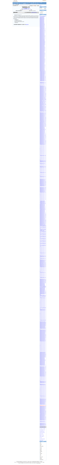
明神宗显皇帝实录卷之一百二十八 (43, 90)
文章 (37, 2)
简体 (32, 3)
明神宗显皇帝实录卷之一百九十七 (43, 125)
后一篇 (17, 5)
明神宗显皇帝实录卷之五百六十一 (43, 403)
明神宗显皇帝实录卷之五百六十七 (43, 407)
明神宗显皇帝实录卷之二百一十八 (43, 137)
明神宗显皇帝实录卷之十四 (42, 24)
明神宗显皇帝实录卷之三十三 (42, 35)
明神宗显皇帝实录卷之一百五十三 (43, 104)
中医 (21, 3)
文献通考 (41, 450)
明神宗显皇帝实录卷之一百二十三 (43, 87)
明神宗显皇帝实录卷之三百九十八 (43, 282)
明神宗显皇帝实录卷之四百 (42, 283)
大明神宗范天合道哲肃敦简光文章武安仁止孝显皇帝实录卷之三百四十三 (43, 226)
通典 (40, 452)
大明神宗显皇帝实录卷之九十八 (43, 73)
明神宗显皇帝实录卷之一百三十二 (43, 92)
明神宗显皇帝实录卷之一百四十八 (43, 101)
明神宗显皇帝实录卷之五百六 (42, 361)
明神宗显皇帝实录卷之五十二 (42, 46)
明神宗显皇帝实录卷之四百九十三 (43, 353)
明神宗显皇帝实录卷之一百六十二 (43, 109)
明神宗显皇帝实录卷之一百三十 (43, 91)
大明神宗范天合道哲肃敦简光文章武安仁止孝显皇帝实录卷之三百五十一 (43, 240)
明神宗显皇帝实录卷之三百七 (42, 210)
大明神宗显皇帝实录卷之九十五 (43, 71)
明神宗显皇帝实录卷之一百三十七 (43, 95)
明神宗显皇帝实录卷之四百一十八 (43, 295)
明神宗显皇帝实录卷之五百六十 (43, 402)
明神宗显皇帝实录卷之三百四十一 (43, 224)
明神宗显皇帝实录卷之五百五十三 (43, 398)
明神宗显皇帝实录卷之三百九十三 (43, 279)
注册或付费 (27, 24)
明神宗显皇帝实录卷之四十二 (42, 40)
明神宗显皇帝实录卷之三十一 (42, 34)
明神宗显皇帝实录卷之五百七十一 (43, 409)
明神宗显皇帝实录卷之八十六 (42, 66)
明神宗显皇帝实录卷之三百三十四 (43, 220)
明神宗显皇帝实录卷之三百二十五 (43, 215)
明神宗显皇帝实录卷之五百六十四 (43, 405)
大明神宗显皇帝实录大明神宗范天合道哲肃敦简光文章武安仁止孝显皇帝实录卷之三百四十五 (43, 230)
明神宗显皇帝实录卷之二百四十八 (43, 161)
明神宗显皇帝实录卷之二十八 (42, 32)
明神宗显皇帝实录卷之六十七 (42, 55)
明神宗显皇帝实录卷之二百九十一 (43, 191)
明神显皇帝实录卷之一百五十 (42, 102)
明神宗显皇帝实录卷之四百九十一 (43, 352)
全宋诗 (40, 442)
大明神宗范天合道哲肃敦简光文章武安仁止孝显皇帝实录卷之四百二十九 (43, 308)
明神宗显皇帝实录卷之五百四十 (43, 384)
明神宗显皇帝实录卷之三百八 (42, 205)
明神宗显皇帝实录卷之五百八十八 (43, 419)
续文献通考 (41, 451)
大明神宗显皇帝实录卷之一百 (42, 74)
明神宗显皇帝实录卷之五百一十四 (43, 366)
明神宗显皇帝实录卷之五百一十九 (43, 369)
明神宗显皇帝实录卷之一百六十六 (43, 112)
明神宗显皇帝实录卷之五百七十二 (43, 410)
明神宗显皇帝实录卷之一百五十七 (43, 106)
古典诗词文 (17, 2)
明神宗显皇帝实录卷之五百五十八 (43, 401)
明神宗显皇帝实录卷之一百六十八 (43, 113)
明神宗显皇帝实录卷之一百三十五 (43, 94)
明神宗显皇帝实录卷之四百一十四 (43, 292)
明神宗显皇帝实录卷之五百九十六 (43, 425)
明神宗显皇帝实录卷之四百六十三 (43, 334)
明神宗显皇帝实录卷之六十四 (42, 53)
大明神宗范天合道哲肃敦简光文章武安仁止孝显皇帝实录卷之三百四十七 (43, 233)
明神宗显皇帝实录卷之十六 (42, 25)
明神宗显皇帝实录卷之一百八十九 (43, 120)
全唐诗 (40, 445)
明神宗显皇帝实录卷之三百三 (42, 202)
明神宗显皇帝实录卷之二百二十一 (43, 139)
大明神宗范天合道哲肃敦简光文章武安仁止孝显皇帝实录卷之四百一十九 (43, 296)
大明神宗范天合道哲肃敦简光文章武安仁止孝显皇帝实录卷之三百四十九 (43, 237)
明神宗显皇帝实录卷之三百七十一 (43, 261)
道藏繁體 (17, 3)
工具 (38, 2)
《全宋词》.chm (41, 12)
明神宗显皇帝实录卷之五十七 (42, 49)
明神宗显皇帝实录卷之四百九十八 (43, 356)
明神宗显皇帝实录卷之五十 (42, 45)
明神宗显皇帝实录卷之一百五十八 (43, 107)
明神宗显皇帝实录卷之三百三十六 (43, 221)
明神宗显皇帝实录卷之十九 (42, 27)
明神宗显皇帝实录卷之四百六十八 (43, 337)
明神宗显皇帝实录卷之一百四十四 (43, 99)
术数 (27, 2)
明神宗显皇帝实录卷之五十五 (42, 48)
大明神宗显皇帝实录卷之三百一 (43, 201)
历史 (19, 2)
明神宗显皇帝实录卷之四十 (42, 39)
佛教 (35, 2)
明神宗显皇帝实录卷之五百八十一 (43, 415)
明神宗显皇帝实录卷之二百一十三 (43, 134)
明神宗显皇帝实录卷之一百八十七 (43, 119)
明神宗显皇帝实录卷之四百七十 (43, 338)
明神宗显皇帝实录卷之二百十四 (43, 135)
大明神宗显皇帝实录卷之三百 (42, 200)
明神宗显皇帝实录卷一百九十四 (43, 123)
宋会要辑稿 (41, 453)
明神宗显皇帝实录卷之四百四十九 (43, 325)
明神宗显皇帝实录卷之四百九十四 (43, 354)
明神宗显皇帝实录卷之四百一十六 (43, 293)
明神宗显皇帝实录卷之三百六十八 (43, 259)
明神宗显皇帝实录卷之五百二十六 (43, 373)
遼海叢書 (41, 2)
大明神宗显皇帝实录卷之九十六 (43, 72)
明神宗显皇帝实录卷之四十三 (42, 41)
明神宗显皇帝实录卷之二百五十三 (43, 166)
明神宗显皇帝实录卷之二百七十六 (43, 182)
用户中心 (40, 5)
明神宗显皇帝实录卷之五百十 (42, 363)
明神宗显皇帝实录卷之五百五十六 (43, 400)
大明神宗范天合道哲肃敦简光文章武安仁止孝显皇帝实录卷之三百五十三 (43, 244)
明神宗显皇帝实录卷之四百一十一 (43, 290)
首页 (13, 2)
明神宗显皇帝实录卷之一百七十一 (43, 115)
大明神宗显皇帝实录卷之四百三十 (43, 309)
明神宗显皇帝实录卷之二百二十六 (43, 142)
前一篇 (13, 5)
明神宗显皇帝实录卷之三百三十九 (43, 223)
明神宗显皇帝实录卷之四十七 (42, 43)
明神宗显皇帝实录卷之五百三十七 (43, 382)
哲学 (31, 2)
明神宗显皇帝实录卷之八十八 (42, 67)
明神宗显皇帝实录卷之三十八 (42, 38)
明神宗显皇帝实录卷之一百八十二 (43, 116)
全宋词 (40, 443)
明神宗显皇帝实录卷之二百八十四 (43, 187)
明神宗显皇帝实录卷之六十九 (42, 56)
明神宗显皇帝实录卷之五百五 (42, 360)
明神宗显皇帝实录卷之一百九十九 (43, 126)
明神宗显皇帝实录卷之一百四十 (43, 97)
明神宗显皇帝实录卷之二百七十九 (43, 184)
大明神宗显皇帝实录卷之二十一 (43, 28)
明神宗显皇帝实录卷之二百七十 (43, 179)
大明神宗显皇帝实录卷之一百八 (43, 79)
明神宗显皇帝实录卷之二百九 (42, 132)
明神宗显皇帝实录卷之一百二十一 (43, 86)
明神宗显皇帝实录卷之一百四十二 (43, 98)
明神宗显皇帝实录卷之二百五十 (43, 163)
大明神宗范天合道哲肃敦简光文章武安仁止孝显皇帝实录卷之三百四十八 (43, 235)
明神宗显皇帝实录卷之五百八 (42, 362)
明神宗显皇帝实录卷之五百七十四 (43, 411)
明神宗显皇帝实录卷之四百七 (42, 288)
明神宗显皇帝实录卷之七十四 (42, 59)
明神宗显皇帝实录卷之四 (42, 18)
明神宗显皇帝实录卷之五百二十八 (43, 374)
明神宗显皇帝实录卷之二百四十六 (43, 160)
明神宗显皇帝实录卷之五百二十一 (43, 370)
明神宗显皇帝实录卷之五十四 (42, 47)
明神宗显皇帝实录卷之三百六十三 (43, 255)
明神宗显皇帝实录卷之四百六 (42, 287)
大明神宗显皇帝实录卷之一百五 (43, 77)
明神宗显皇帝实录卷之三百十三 (43, 208)
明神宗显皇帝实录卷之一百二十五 (43, 88)
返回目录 (15, 5)
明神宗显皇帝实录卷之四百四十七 (43, 324)
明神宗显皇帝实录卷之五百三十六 (43, 381)
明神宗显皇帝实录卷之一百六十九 (43, 114)
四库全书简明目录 (41, 459)
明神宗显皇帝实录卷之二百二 (42, 128)
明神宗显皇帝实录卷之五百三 (42, 359)
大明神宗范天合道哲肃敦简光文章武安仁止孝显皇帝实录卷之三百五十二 (43, 242)
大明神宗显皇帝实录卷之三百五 (43, 203)
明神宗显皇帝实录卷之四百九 (42, 289)
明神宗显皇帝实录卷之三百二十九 (43, 217)
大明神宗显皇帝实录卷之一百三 (43, 76)
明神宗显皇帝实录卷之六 (42, 19)
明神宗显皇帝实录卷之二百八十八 (43, 189)
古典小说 (25, 2)
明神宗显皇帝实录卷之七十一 (42, 57)
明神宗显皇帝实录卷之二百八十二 (43, 185)
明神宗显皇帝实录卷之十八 (42, 26)
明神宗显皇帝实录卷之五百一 (42, 358)
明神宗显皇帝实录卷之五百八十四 (43, 417)
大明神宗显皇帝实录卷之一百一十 (43, 80)
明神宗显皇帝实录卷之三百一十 (43, 206)
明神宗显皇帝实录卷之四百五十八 (43, 331)
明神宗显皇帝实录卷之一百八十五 (43, 118)
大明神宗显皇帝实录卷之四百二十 (43, 297)
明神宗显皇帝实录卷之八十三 (42, 64)
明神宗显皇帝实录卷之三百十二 (43, 207)
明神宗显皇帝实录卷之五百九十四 (43, 424)
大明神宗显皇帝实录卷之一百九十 (43, 121)
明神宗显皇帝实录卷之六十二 (42, 52)
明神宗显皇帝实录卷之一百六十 (43, 108)
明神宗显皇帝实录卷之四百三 (42, 285)
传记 (21, 2)
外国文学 (29, 2)
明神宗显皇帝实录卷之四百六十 (43, 332)
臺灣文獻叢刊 (14, 3)
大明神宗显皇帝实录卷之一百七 (43, 78)
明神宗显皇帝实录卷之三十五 (42, 36)
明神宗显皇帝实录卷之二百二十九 (43, 143)
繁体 (33, 3)
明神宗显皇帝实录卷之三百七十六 (43, 264)
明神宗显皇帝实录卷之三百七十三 (43, 262)
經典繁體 (34, 2)
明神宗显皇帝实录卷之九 (42, 21)
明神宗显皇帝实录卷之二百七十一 (43, 180)
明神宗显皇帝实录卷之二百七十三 (43, 181)
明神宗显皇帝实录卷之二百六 (42, 130)
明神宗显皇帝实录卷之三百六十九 (43, 260)
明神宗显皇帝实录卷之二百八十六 (43, 188)
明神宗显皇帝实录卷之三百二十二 (43, 213)
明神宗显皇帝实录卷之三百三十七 (43, 222)
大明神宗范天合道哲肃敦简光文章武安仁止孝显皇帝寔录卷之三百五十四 (43, 245)
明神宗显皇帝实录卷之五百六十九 (43, 408)
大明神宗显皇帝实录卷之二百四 (43, 129)
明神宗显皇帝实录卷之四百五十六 (43, 330)
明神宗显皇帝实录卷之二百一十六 (43, 136)
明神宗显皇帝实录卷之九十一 (42, 69)
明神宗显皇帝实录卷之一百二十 (43, 85)
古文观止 (41, 444)
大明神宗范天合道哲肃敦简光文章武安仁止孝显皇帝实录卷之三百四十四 (43, 228)
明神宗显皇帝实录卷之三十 (42, 33)
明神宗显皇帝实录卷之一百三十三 (43, 93)
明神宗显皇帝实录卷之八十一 (42, 63)
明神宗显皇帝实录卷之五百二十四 (43, 372)
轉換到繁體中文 (44, 0)
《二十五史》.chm (41, 11)
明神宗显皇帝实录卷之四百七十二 (43, 339)
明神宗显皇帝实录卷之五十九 (42, 50)
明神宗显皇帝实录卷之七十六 (42, 60)
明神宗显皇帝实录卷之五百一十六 (43, 367)
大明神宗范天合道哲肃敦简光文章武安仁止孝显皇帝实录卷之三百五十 (43, 238)
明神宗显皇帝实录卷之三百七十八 (43, 265)
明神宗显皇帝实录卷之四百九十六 (43, 355)
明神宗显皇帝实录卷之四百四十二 (43, 321)
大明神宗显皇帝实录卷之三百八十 (43, 266)
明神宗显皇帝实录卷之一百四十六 (43, 100)
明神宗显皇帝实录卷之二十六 (42, 31)
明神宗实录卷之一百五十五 (42, 105)
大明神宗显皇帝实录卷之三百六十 (43, 252)
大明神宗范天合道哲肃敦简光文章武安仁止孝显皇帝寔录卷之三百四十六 (43, 231)
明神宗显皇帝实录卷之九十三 (42, 70)
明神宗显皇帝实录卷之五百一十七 (43, 368)
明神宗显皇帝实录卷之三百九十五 (43, 280)
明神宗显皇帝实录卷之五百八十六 (43, 418)
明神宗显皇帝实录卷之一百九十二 (43, 122)
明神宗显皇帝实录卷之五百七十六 (43, 412)
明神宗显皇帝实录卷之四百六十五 (43, 335)
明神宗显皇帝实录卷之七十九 (42, 62)
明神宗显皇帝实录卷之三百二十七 (43, 216)
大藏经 (19, 3)
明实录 (35, 3)
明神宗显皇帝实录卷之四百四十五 (43, 323)
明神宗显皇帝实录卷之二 (42, 17)
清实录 (38, 3)
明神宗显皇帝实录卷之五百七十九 (43, 414)
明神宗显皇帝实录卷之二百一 (42, 127)
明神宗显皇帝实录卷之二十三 (42, 29)
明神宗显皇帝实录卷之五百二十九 (43, 375)
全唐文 (40, 454)
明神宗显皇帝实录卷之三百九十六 (43, 281)
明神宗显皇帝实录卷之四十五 (42, 42)
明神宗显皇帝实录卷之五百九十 (43, 421)
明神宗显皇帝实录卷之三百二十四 (43, 214)
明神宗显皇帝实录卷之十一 (42, 22)
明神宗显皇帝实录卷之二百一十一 (43, 133)
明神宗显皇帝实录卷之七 (42, 20)
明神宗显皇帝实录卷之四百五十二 (43, 327)
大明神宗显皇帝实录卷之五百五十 (43, 395)
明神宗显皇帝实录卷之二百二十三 (43, 140)
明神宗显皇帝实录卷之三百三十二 (43, 219)
